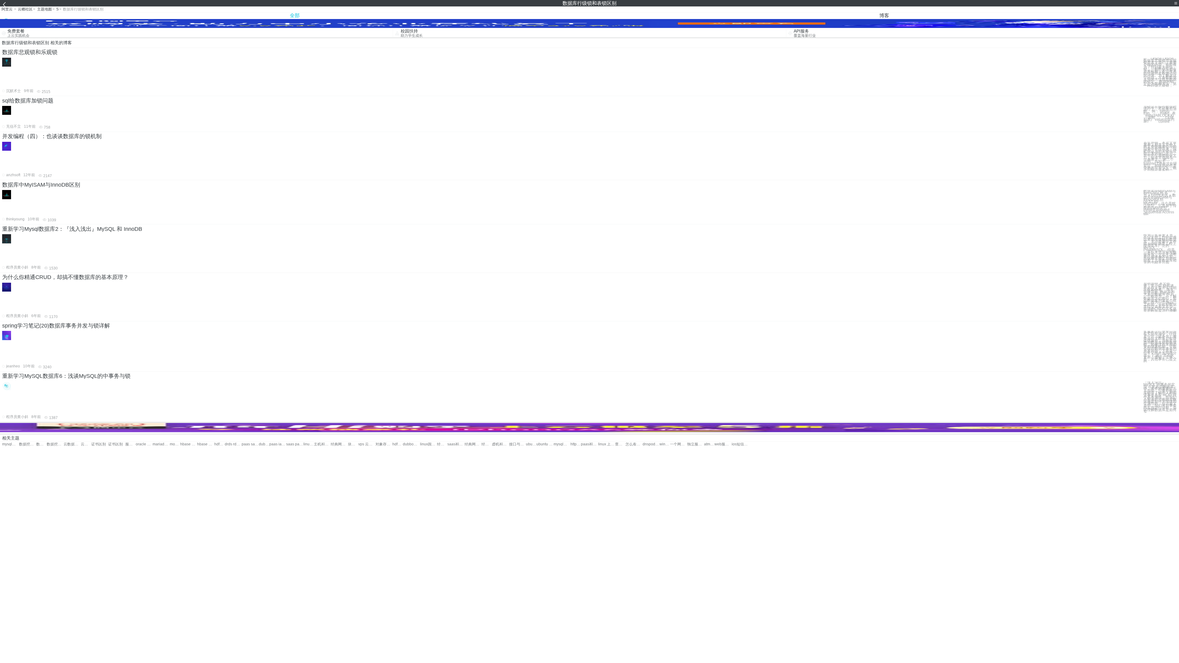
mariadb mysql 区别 (161, 444)
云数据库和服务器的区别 (72, 444)
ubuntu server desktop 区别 (531, 444)
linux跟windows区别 (428, 444)
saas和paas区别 (455, 444)
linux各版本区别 (308, 444)
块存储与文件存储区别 (353, 444)
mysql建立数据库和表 (10, 444)
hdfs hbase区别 (219, 444)
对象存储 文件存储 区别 (383, 444)
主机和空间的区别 (322, 444)
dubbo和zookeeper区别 (411, 444)
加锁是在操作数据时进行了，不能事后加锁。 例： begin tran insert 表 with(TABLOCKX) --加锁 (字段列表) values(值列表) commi (1160, 114)
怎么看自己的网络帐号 (633, 444)
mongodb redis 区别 (175, 444)
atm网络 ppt (709, 444)
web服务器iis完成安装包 (722, 444)
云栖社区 (25, 9)
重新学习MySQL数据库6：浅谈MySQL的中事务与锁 (66, 376)
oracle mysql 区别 (144, 444)
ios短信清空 (740, 444)
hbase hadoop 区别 (188, 444)
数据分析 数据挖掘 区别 (41, 444)
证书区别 (98, 444)
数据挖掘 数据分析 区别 (27, 444)
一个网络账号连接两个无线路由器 (678, 444)
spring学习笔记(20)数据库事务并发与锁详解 (56, 326)
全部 (295, 15)
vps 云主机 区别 (366, 444)
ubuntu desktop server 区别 (544, 444)
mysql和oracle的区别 (562, 444)
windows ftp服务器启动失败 (665, 444)
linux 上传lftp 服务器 (606, 444)
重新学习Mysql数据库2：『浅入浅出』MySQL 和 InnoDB (72, 229)
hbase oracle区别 (205, 444)
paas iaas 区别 (277, 444)
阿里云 (7, 9)
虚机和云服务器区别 (500, 444)
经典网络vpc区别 (339, 444)
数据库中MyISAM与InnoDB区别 (41, 185)
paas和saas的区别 (589, 444)
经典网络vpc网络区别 (486, 444)
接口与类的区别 (517, 444)
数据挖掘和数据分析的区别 (55, 444)
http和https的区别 (575, 444)
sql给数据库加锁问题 (27, 101)
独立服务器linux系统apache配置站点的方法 (695, 444)
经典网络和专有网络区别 (442, 444)
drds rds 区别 (233, 444)
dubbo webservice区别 (264, 444)
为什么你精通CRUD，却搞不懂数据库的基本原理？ (65, 277)
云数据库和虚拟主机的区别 (86, 444)
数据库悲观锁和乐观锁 (29, 52)
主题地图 (44, 9)
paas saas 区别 (250, 444)
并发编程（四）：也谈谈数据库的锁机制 (52, 136)
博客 (884, 15)
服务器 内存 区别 (130, 444)
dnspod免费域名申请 (651, 444)
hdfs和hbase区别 (397, 444)
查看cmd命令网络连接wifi (620, 444)
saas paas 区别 (294, 444)
